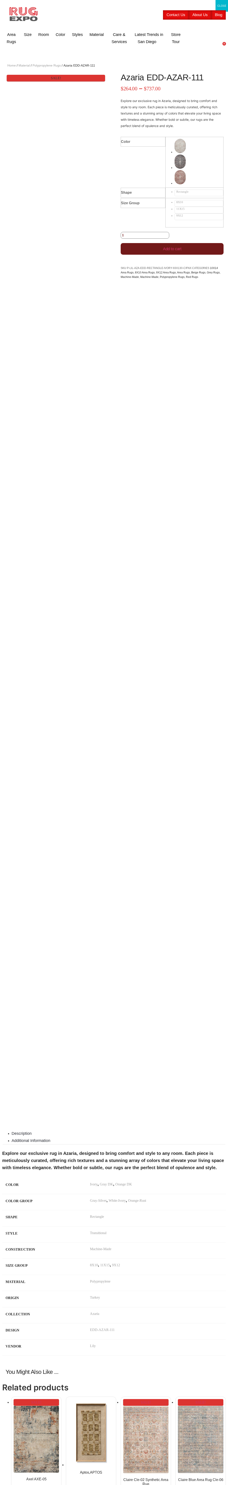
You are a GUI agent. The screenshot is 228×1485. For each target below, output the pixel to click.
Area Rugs (183, 272)
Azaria (94, 1314)
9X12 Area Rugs (166, 272)
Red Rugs (192, 277)
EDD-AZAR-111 (102, 1330)
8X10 (94, 1265)
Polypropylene (100, 1281)
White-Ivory (117, 1200)
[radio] (199, 146)
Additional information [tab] (31, 1140)
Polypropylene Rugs (47, 65)
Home (11, 65)
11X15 (105, 1265)
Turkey (95, 1297)
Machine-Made (130, 277)
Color (125, 142)
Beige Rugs (198, 272)
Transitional (98, 1233)
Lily (93, 1346)
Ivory (94, 1184)
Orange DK (123, 1184)
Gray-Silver (98, 1200)
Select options (114, 1447)
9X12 (116, 1265)
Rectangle (97, 1216)
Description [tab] (22, 1133)
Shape (126, 192)
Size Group (130, 203)
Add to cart (172, 249)
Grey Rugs (213, 272)
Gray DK (106, 1184)
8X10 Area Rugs (145, 272)
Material (24, 65)
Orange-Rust (137, 1200)
